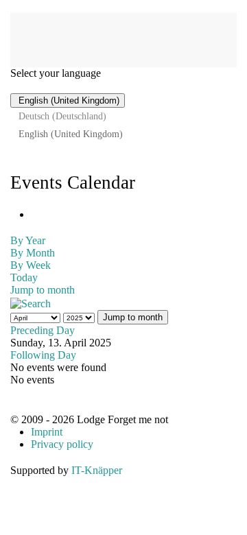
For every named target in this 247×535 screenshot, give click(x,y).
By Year (27, 240)
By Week (30, 265)
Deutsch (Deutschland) (62, 116)
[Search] (30, 302)
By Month (32, 253)
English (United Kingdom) (67, 100)
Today (24, 277)
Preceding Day (42, 330)
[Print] (35, 214)
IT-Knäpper (96, 470)
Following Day (43, 355)
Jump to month (42, 290)
